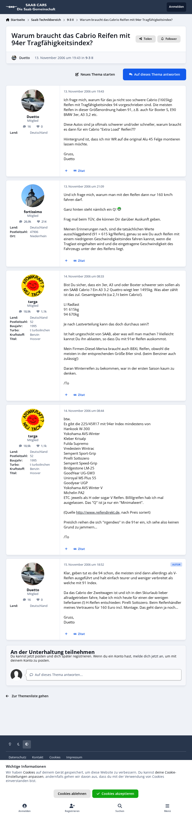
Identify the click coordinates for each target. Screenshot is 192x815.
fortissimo (33, 212)
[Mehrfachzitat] (66, 171)
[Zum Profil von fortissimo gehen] (32, 195)
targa (32, 302)
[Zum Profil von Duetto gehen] (13, 57)
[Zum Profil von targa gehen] (32, 285)
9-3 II (89, 57)
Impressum (74, 757)
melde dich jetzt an (148, 656)
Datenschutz (17, 757)
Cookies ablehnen (72, 793)
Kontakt (37, 757)
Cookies (54, 757)
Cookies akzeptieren (118, 793)
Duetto (24, 57)
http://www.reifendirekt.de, (98, 512)
